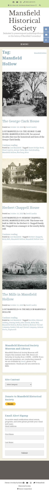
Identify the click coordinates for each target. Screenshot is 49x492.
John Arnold (25, 322)
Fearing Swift (14, 322)
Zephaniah (12, 329)
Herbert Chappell (35, 237)
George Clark (19, 150)
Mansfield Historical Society (24, 20)
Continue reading (10, 145)
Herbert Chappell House (20, 207)
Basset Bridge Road (36, 148)
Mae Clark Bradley (32, 150)
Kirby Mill (6, 239)
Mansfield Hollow (9, 152)
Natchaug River (23, 152)
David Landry (31, 127)
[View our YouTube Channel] (17, 2)
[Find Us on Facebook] (13, 2)
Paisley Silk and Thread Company (23, 327)
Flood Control (7, 150)
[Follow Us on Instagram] (21, 2)
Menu (25, 44)
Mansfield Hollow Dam (35, 239)
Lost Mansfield (15, 148)
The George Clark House (20, 121)
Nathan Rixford (23, 325)
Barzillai (32, 320)
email (23, 361)
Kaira (20, 483)
